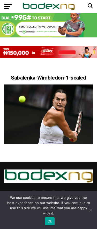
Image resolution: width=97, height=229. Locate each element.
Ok (50, 221)
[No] (90, 210)
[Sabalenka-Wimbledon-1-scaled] (48, 142)
